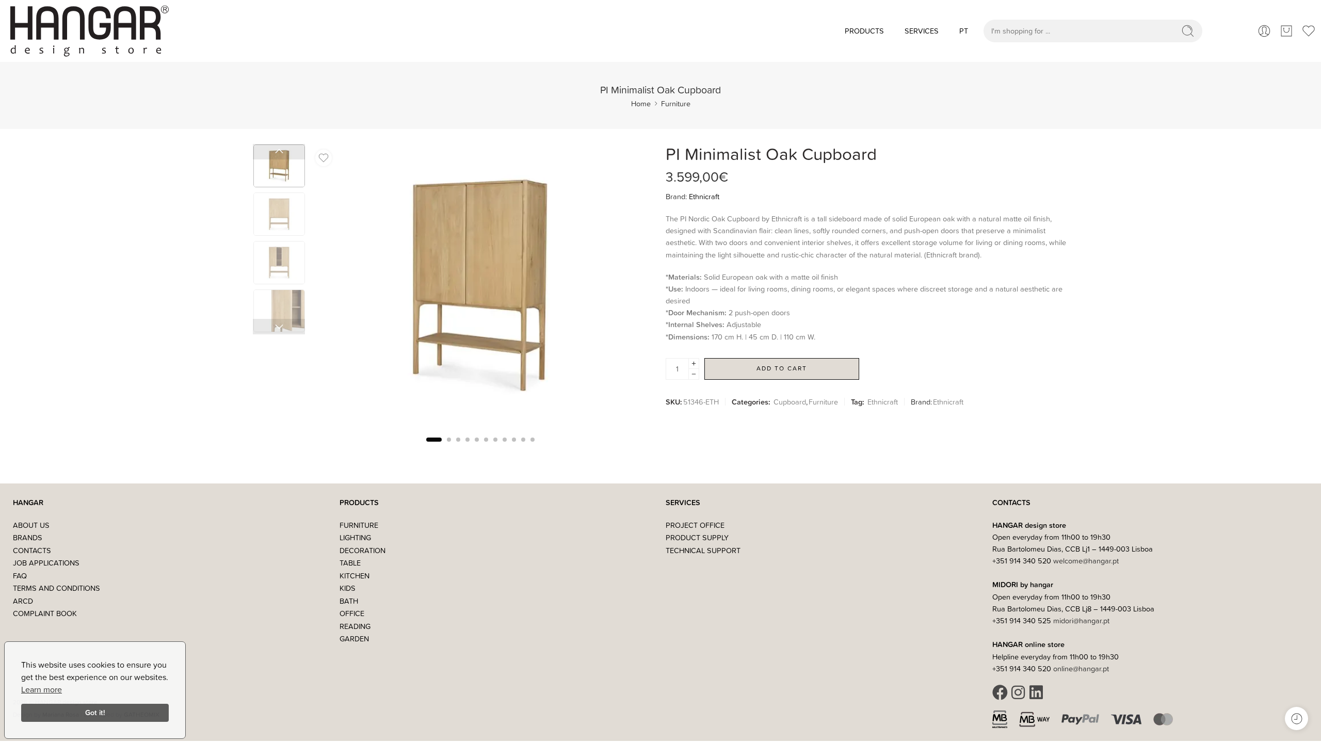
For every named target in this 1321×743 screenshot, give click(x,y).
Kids (348, 588)
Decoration (362, 550)
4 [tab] (467, 448)
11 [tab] (532, 448)
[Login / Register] (1264, 31)
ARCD (23, 600)
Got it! (95, 712)
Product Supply (697, 537)
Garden (354, 638)
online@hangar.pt (1081, 668)
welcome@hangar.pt (1086, 560)
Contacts (32, 550)
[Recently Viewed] (1296, 718)
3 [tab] (458, 448)
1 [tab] (434, 448)
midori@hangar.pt (1081, 620)
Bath (349, 600)
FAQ (20, 575)
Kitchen (354, 575)
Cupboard (790, 401)
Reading (355, 626)
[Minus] (693, 374)
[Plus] (693, 363)
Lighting (355, 537)
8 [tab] (505, 448)
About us (31, 525)
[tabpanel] (480, 288)
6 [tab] (486, 448)
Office (352, 613)
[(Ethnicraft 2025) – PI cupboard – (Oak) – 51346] (279, 166)
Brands (27, 537)
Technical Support (703, 550)
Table (350, 562)
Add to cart (781, 368)
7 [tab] (495, 448)
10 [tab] (523, 448)
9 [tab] (514, 448)
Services (922, 30)
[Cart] (1286, 31)
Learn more (41, 689)
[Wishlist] (323, 158)
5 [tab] (477, 448)
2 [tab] (449, 448)
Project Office (695, 525)
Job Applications (46, 562)
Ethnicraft (704, 196)
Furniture (675, 103)
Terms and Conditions (56, 588)
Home (641, 103)
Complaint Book (45, 613)
